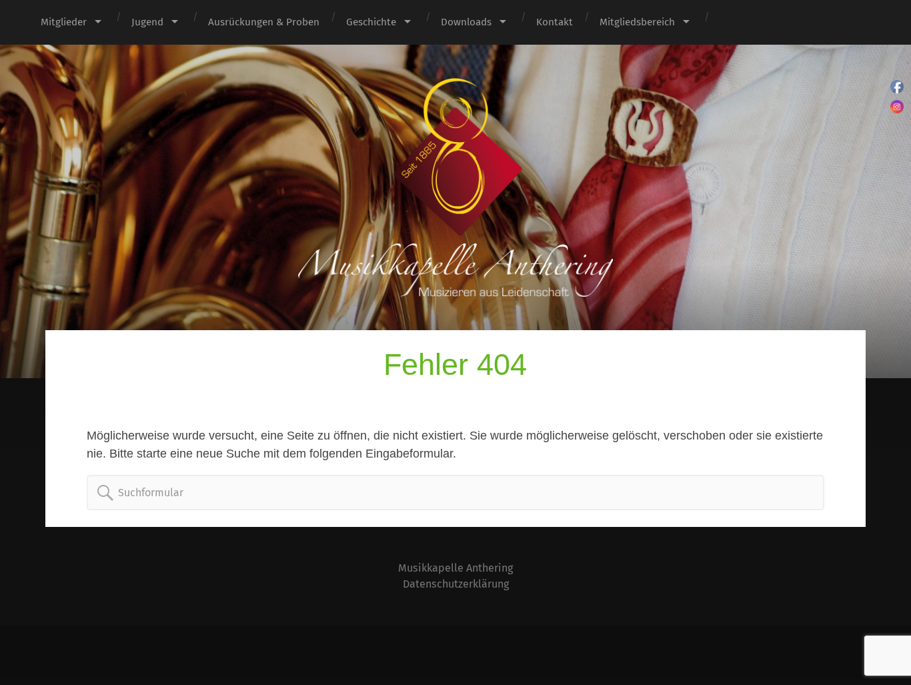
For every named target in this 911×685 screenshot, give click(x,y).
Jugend (147, 22)
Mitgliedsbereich (637, 22)
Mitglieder (64, 22)
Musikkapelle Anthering (455, 568)
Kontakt (554, 22)
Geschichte (371, 22)
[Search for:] (105, 493)
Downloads (466, 22)
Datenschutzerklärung (456, 584)
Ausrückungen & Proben (263, 22)
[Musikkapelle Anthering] (455, 187)
